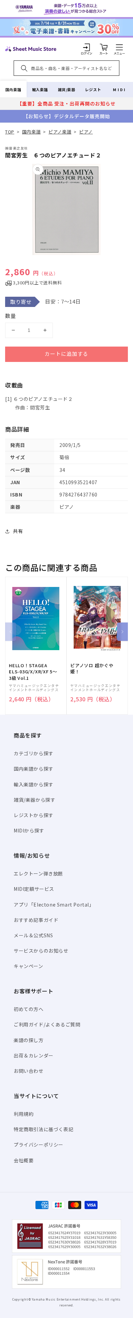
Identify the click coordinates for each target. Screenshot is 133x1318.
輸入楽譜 (40, 89)
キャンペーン (28, 966)
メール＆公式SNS (33, 935)
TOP (9, 131)
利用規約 (23, 1113)
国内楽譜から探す (34, 768)
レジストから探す (34, 815)
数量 (10, 315)
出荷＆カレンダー (34, 1055)
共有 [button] (18, 531)
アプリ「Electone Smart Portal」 (54, 904)
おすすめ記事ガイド (36, 919)
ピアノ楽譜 (59, 131)
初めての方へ (29, 1009)
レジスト (93, 89)
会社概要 (23, 1160)
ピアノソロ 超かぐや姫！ (92, 668)
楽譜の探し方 (29, 1040)
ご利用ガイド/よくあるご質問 (47, 1024)
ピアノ (86, 131)
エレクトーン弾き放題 (38, 873)
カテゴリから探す (34, 753)
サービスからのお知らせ (41, 950)
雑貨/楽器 (66, 89)
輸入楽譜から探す (34, 784)
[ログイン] (86, 47)
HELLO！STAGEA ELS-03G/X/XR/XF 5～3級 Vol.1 (33, 671)
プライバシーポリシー (38, 1144)
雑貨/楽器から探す (34, 799)
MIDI (119, 89)
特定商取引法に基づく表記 (43, 1129)
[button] (119, 47)
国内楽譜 (13, 89)
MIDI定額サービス (34, 888)
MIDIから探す (29, 830)
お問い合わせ (29, 1070)
